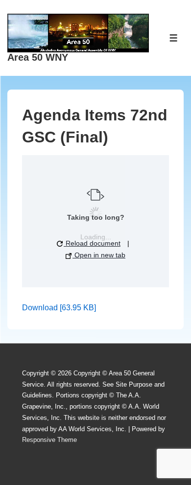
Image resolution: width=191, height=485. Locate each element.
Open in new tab (98, 255)
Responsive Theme (49, 439)
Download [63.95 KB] (59, 307)
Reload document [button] (92, 243)
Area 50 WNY (37, 57)
